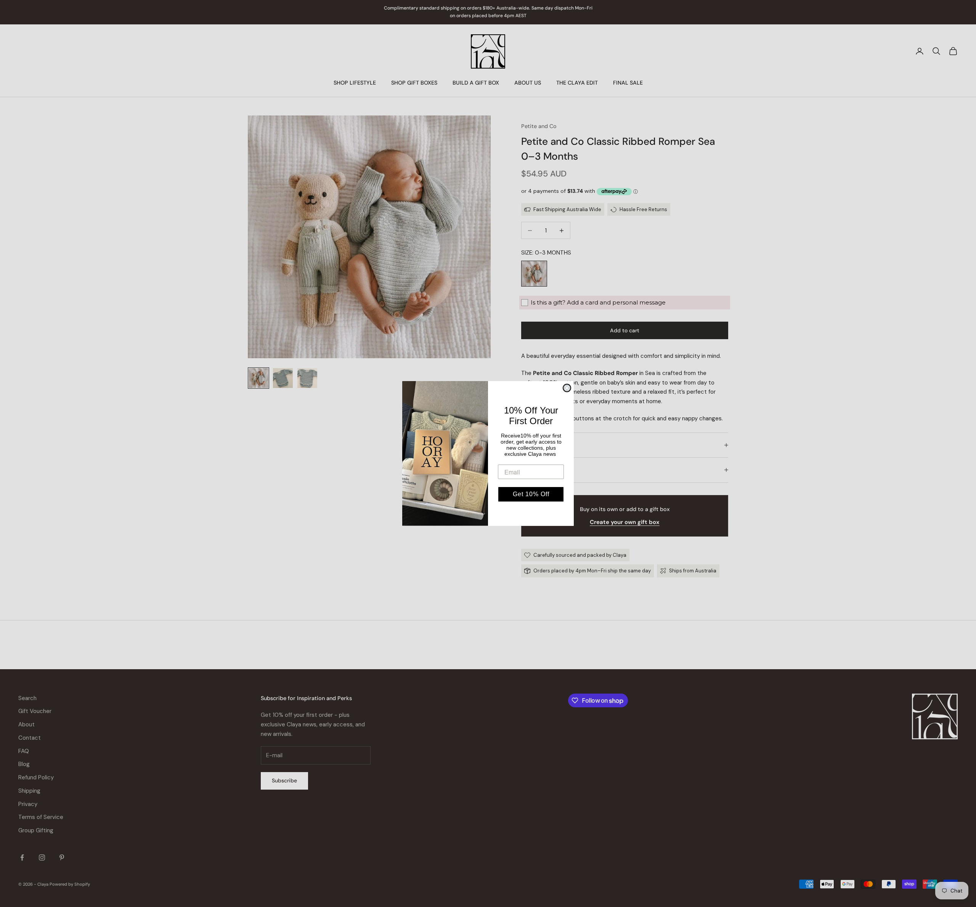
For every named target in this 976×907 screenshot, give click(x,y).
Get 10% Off (531, 494)
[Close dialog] (567, 388)
